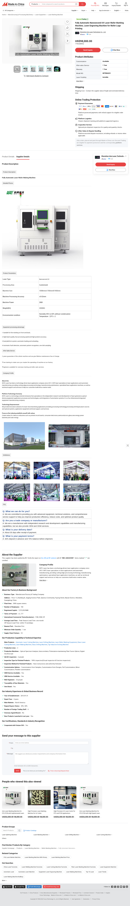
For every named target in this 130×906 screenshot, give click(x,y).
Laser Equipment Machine (108, 867)
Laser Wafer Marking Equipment (66, 642)
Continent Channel (88, 893)
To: (12, 748)
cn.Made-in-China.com (84, 895)
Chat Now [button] (116, 50)
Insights (108, 893)
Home (4, 15)
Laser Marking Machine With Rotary (36, 857)
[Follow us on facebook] (112, 887)
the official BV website (48, 558)
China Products (34, 893)
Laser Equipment (40, 15)
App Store (7, 887)
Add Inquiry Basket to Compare (37, 76)
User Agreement (76, 899)
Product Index (99, 893)
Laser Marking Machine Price (60, 857)
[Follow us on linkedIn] (127, 887)
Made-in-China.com (56, 895)
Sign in (126, 5)
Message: (10, 754)
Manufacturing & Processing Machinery (20, 15)
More (4, 880)
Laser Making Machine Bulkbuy (13, 877)
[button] (76, 4)
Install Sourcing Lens (52, 887)
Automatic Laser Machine (26, 872)
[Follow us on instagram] (118, 887)
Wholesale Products (65, 893)
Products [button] (34, 4)
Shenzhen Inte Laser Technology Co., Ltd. (93, 32)
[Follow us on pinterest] (124, 887)
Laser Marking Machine (55, 15)
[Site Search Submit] (82, 4)
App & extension (104, 10)
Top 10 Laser (90, 872)
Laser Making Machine (23, 644)
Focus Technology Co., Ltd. (50, 899)
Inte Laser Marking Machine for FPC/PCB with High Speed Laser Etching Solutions (89, 813)
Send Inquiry (88, 50)
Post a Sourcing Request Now (58, 771)
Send (17, 771)
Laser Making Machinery (74, 872)
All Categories (9, 10)
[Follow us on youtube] (121, 887)
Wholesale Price (77, 893)
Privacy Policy (96, 899)
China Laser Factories (10, 867)
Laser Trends (102, 872)
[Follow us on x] (115, 887)
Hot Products (23, 893)
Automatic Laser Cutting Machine (27, 642)
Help (92, 10)
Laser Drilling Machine (46, 642)
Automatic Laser (9, 872)
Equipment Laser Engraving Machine (50, 872)
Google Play (19, 887)
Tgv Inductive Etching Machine (58, 644)
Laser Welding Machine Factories (32, 867)
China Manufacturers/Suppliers (48, 893)
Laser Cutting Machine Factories (57, 867)
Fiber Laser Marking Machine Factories (83, 867)
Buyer (83, 10)
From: (11, 743)
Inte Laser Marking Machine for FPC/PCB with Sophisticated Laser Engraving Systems (13, 813)
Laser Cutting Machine (103, 835)
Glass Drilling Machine (39, 644)
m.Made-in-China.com (70, 895)
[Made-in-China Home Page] (13, 4)
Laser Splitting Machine (9, 835)
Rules (126, 10)
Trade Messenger (34, 887)
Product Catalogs (30, 830)
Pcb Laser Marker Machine (12, 857)
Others (4, 838)
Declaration (86, 899)
